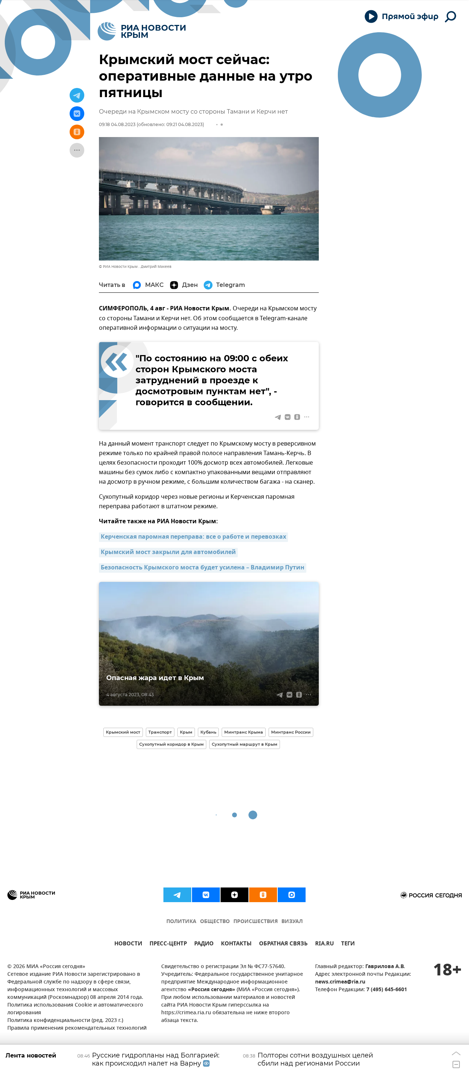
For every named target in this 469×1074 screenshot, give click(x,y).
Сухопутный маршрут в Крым (244, 744)
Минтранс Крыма (243, 732)
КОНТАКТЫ (236, 944)
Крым (186, 732)
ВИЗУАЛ (292, 922)
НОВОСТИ (128, 944)
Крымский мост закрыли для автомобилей (168, 552)
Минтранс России (291, 732)
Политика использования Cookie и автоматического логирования (75, 1009)
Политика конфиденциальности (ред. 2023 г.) (65, 1020)
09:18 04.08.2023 (117, 124)
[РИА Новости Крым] (141, 31)
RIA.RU (324, 944)
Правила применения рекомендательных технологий (77, 1028)
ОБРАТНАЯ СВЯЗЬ (283, 944)
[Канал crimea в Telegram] (177, 894)
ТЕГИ (348, 944)
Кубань (208, 732)
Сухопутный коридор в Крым (171, 744)
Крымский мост (123, 732)
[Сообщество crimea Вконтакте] (206, 894)
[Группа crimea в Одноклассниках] (263, 894)
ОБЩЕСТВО (215, 922)
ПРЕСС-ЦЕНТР (168, 944)
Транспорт (160, 732)
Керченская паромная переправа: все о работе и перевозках (193, 537)
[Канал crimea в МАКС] (292, 894)
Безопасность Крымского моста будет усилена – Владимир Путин (202, 568)
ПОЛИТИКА (181, 922)
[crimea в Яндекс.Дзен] (234, 894)
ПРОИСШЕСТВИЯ (255, 922)
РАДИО (204, 944)
